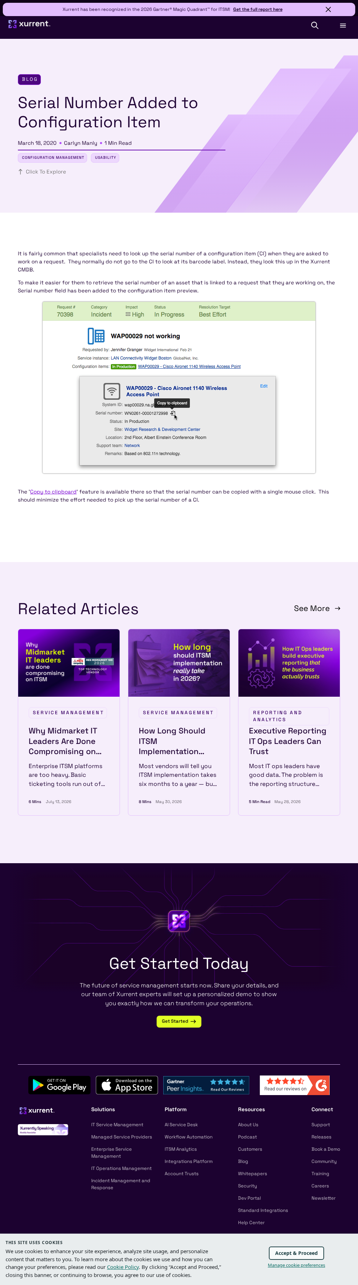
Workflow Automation (189, 1137)
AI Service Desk (181, 1125)
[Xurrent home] (29, 27)
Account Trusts (182, 1174)
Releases (321, 1137)
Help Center (251, 1223)
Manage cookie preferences (296, 1265)
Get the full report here (257, 9)
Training (320, 1174)
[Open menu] (343, 26)
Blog (243, 1161)
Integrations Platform (189, 1161)
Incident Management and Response (120, 1184)
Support (321, 1125)
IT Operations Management (121, 1168)
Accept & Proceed (296, 1253)
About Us (248, 1125)
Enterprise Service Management (111, 1152)
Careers (320, 1186)
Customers (250, 1149)
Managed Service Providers (121, 1137)
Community (324, 1161)
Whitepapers (252, 1174)
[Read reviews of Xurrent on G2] (295, 1084)
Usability (105, 157)
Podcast (247, 1137)
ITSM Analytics (181, 1149)
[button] (315, 25)
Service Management (68, 713)
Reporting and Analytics (277, 716)
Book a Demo (326, 1149)
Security (247, 1186)
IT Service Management (117, 1125)
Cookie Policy (123, 1266)
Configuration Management (53, 157)
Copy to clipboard (53, 491)
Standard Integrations (263, 1210)
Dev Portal (249, 1198)
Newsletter (324, 1198)
